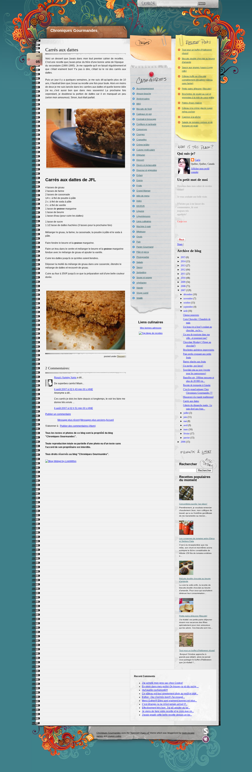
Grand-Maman (143, 190)
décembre (188, 294)
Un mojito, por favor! (193, 365)
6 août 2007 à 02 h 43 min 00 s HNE (73, 389)
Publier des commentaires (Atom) (78, 426)
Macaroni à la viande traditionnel (198, 397)
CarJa (197, 160)
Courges (140, 134)
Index (139, 201)
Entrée (139, 180)
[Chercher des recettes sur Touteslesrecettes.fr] (151, 333)
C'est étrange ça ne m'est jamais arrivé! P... (164, 704)
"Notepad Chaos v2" (140, 733)
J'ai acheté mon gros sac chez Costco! (162, 683)
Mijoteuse (140, 231)
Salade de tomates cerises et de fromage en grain (197, 124)
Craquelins (141, 139)
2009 (183, 282)
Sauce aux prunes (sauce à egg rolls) (197, 69)
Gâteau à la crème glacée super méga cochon (197, 110)
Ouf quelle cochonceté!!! (155, 690)
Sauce (139, 267)
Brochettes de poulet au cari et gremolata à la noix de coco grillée (198, 96)
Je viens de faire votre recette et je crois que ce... (168, 711)
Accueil (110, 420)
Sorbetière (141, 272)
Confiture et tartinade (146, 124)
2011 (183, 273)
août (185, 311)
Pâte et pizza (142, 252)
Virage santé (142, 293)
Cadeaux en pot (144, 114)
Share (180, 244)
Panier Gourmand (144, 247)
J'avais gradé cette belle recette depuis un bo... (167, 714)
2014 (183, 261)
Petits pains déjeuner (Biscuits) (196, 88)
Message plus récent (68, 420)
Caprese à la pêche (191, 117)
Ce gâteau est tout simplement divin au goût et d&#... (170, 693)
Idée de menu (142, 196)
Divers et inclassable (146, 165)
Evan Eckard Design (205, 739)
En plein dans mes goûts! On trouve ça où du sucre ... (170, 686)
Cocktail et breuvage (146, 119)
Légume (140, 211)
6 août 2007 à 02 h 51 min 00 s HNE (73, 408)
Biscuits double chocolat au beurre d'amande (198, 60)
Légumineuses (143, 216)
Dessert (121, 356)
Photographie (142, 257)
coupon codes (114, 736)
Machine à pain (143, 226)
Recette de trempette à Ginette (196, 385)
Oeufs (139, 236)
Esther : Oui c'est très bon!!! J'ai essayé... (163, 697)
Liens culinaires (143, 221)
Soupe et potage (144, 277)
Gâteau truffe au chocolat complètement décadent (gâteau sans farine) (197, 80)
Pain (138, 242)
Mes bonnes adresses (150, 328)
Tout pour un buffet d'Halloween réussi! (197, 51)
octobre (187, 302)
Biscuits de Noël (144, 109)
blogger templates (90, 737)
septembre (188, 306)
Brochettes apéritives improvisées (198, 349)
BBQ (138, 104)
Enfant (139, 175)
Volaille (139, 298)
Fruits (139, 185)
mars (186, 429)
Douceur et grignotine (146, 170)
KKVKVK (140, 206)
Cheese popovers (191, 315)
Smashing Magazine (206, 731)
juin (185, 417)
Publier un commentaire (58, 414)
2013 (183, 265)
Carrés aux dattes (61, 49)
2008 (183, 286)
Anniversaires (143, 98)
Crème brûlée (142, 144)
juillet (186, 413)
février (186, 433)
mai (185, 421)
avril (185, 425)
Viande (139, 288)
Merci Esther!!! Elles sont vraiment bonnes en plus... (169, 700)
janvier (186, 437)
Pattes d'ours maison (192, 103)
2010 (183, 278)
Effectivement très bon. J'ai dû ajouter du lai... (166, 707)
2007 (183, 290)
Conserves (141, 129)
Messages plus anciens (93, 420)
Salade (139, 262)
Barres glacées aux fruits (194, 361)
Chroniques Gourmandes (73, 30)
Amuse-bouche (143, 93)
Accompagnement (145, 88)
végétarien (141, 282)
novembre (188, 298)
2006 (183, 441)
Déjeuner (140, 155)
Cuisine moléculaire (145, 150)
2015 (183, 257)
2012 (183, 269)
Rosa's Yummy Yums (65, 377)
